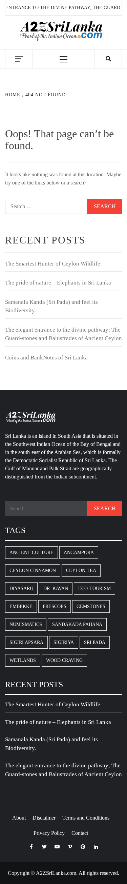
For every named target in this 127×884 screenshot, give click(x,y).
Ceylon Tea (81, 570)
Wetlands (22, 660)
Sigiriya (64, 642)
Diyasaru (21, 588)
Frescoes (54, 606)
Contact (79, 833)
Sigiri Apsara (26, 642)
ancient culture (31, 552)
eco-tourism (94, 588)
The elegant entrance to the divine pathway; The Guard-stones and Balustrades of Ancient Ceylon (63, 334)
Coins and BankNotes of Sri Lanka (46, 357)
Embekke (21, 606)
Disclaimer (44, 818)
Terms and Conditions (85, 818)
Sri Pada (94, 642)
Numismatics (25, 624)
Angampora (79, 552)
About (19, 818)
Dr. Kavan (55, 588)
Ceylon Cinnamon (32, 570)
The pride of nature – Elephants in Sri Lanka (58, 282)
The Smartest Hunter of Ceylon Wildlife (52, 263)
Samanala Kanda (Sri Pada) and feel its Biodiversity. (51, 306)
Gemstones (91, 606)
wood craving (64, 660)
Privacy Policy (49, 833)
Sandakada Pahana (77, 624)
